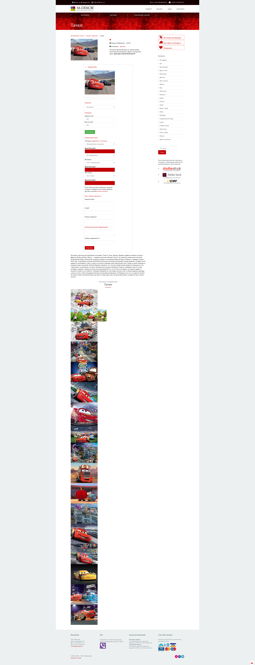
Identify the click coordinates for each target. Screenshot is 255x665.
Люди (161, 105)
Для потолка (164, 81)
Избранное (167, 48)
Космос (162, 101)
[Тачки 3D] (108, 299)
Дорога (162, 84)
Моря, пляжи (164, 108)
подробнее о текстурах (98, 141)
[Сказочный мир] (108, 315)
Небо (161, 112)
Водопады (163, 74)
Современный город (166, 118)
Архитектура (164, 67)
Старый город (164, 125)
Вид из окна (163, 70)
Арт (161, 63)
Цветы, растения (165, 139)
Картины (162, 94)
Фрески (162, 136)
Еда (161, 87)
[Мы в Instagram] (176, 656)
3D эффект (163, 60)
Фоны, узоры (164, 132)
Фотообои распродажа (172, 38)
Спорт (162, 122)
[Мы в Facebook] (179, 656)
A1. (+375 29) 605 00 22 (159, 2)
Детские (122, 46)
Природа (162, 115)
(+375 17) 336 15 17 (177, 2)
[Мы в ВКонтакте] (182, 656)
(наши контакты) (102, 191)
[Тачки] (108, 352)
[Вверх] (252, 663)
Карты (162, 98)
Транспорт (163, 129)
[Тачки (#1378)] (84, 49)
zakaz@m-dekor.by (77, 646)
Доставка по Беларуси (172, 43)
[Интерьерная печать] (82, 8)
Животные (163, 91)
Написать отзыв (76, 658)
